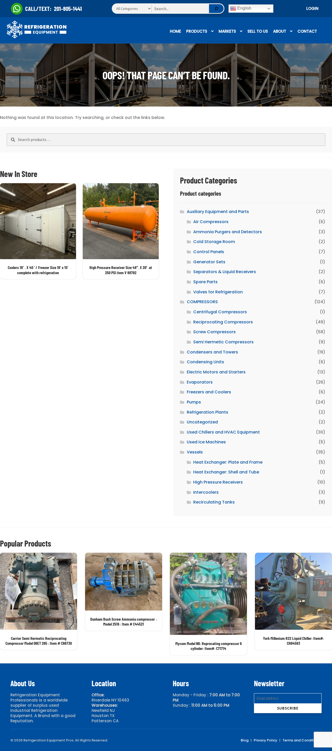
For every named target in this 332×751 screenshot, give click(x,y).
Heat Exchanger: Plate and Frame (227, 462)
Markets (227, 31)
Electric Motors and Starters (216, 372)
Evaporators (200, 382)
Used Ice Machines (206, 442)
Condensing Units (205, 362)
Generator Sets (209, 262)
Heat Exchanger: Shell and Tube (226, 472)
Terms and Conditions (301, 740)
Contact (307, 31)
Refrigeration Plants (207, 412)
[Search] (216, 8)
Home (175, 31)
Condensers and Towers (212, 352)
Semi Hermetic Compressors (223, 342)
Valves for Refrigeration (218, 292)
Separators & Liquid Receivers (224, 272)
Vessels (195, 452)
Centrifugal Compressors (220, 312)
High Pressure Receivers (218, 482)
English (243, 8)
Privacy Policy (265, 740)
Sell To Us (257, 31)
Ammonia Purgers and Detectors (227, 232)
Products (196, 31)
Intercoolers (206, 492)
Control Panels (208, 252)
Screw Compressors (214, 332)
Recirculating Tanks (214, 502)
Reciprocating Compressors (223, 322)
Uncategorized (202, 422)
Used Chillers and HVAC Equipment (223, 432)
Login (312, 8)
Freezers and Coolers (209, 392)
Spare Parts (205, 282)
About (279, 31)
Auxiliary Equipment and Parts (218, 212)
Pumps (194, 402)
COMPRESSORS (202, 302)
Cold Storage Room (214, 242)
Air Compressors (211, 222)
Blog (244, 740)
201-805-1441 (68, 8)
